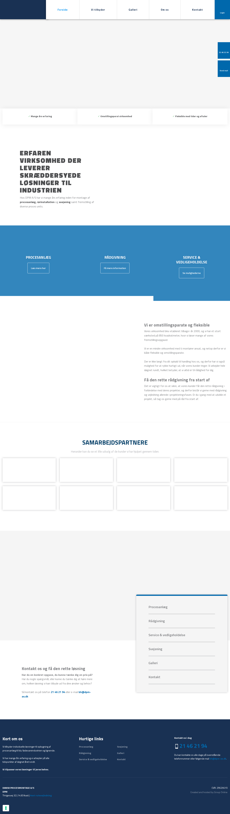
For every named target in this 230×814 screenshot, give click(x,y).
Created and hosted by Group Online (208, 792)
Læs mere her (38, 268)
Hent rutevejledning (41, 795)
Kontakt (197, 10)
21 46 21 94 (58, 692)
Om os (165, 10)
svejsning (65, 202)
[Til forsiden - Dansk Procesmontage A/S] (18, 9)
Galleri (133, 10)
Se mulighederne (192, 273)
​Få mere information (115, 268)
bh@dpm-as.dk (218, 758)
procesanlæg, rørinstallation (37, 202)
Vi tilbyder (98, 10)
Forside (63, 10)
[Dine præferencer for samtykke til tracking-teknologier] (6, 808)
